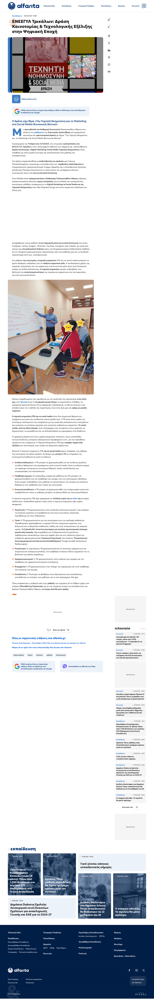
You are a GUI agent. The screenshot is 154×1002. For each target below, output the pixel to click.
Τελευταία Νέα (49, 6)
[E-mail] (109, 71)
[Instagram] (136, 970)
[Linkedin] (109, 50)
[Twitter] (109, 43)
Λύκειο (30, 655)
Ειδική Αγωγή (31, 949)
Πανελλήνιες (106, 6)
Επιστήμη (118, 944)
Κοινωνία (135, 6)
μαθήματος (39, 132)
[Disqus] (59, 706)
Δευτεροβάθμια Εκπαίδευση (19, 945)
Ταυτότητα (30, 983)
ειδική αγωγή (60, 655)
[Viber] (109, 57)
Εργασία (121, 6)
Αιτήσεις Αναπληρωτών (88, 936)
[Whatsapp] (109, 64)
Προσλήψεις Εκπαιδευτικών (91, 932)
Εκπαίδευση (66, 6)
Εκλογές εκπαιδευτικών (28, 952)
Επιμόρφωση (120, 950)
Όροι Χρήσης (13, 979)
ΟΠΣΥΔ (102, 936)
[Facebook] (109, 36)
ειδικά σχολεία (18, 655)
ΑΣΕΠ (45, 948)
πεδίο (75, 498)
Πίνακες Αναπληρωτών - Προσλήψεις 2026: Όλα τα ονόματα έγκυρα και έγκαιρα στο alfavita (49, 643)
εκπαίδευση (23, 848)
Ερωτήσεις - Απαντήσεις (124, 956)
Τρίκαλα (24, 402)
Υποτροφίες (12, 952)
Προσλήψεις (61, 948)
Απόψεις (118, 938)
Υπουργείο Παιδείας (86, 6)
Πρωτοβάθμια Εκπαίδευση (18, 942)
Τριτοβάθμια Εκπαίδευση (90, 942)
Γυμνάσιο (39, 655)
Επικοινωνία (12, 983)
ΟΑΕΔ (52, 948)
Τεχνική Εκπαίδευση (15, 949)
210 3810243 (137, 983)
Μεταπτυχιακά (85, 947)
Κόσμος (117, 932)
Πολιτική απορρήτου (34, 979)
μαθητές (49, 655)
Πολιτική (82, 953)
